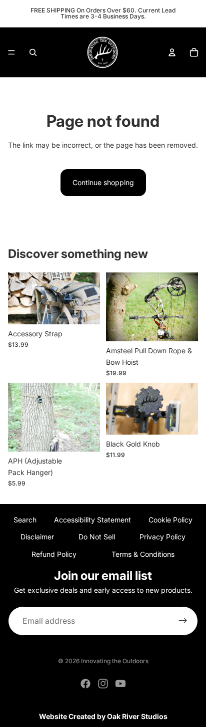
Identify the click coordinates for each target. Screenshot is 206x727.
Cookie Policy (170, 519)
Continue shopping (103, 182)
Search (25, 519)
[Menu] (11, 52)
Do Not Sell (96, 536)
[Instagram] (103, 684)
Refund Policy (54, 554)
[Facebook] (86, 684)
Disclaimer (37, 536)
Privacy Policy (163, 536)
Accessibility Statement (92, 519)
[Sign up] (183, 621)
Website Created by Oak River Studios (103, 717)
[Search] (33, 52)
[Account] (172, 52)
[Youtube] (120, 684)
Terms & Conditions (143, 554)
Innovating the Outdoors (114, 661)
